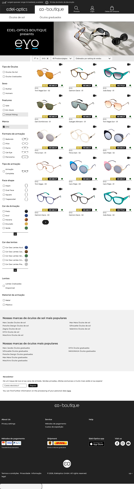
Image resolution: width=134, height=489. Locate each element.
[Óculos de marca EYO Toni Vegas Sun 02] (49, 72)
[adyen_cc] (3, 443)
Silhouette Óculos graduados (15, 351)
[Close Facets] (15, 58)
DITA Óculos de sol (11, 332)
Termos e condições (10, 473)
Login (92, 11)
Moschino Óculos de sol (13, 335)
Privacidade (25, 473)
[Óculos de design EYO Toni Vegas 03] (49, 166)
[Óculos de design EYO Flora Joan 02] (83, 135)
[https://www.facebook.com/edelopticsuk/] (117, 444)
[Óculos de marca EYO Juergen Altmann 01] (83, 104)
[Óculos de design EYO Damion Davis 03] (49, 197)
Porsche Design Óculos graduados (18, 354)
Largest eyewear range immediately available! (25, 2)
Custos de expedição (54, 427)
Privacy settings (8, 424)
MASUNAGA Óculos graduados (82, 351)
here (69, 391)
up (130, 473)
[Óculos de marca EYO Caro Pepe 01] (117, 166)
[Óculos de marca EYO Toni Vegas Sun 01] (117, 104)
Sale (7, 106)
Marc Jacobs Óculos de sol (14, 322)
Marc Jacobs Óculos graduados (16, 348)
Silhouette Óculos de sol (80, 326)
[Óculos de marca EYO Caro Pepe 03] (83, 166)
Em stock (9, 110)
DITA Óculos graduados (79, 348)
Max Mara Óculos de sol (79, 322)
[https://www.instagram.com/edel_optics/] (123, 444)
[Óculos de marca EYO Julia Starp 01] (117, 72)
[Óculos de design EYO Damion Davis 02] (83, 197)
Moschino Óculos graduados (15, 360)
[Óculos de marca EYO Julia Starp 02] (117, 197)
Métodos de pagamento (55, 424)
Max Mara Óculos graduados (15, 357)
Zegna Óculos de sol (12, 329)
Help (91, 419)
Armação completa (9, 171)
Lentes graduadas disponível (13, 286)
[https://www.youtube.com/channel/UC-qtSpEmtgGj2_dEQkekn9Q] (128, 444)
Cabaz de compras (112, 11)
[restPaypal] (17, 443)
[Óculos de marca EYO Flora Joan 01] (49, 135)
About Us (6, 419)
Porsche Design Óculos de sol (16, 326)
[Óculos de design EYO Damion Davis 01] (83, 72)
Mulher (8, 89)
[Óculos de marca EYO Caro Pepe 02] (117, 135)
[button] (17, 9)
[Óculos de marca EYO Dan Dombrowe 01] (49, 104)
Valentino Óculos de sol (79, 329)
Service (48, 419)
